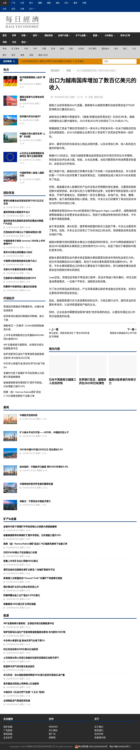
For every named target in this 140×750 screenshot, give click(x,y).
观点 (24, 42)
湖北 (58, 3)
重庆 (75, 3)
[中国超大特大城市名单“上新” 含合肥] (10, 137)
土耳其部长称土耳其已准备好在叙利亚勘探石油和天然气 (31, 657)
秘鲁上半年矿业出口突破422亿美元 (20, 561)
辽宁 (31, 9)
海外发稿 (7, 727)
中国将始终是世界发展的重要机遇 (36, 484)
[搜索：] (119, 61)
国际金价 (105, 49)
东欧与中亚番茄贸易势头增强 (17, 269)
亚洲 (53, 49)
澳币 (4, 55)
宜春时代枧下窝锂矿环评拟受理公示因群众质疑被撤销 (30, 526)
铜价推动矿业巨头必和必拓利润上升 (21, 587)
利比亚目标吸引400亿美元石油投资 (20, 649)
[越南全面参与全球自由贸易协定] (10, 101)
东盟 (44, 49)
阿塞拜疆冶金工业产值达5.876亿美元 (21, 595)
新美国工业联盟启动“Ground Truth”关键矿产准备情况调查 (32, 578)
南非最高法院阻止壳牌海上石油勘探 (21, 683)
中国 (23, 35)
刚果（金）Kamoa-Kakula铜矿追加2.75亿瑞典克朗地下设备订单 (35, 543)
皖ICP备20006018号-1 (120, 746)
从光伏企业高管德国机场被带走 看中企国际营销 (32, 154)
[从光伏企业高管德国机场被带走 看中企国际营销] (10, 157)
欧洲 (62, 49)
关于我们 (98, 727)
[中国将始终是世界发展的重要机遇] (10, 488)
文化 (14, 42)
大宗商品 (109, 35)
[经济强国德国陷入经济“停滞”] (10, 81)
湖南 (49, 3)
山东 (4, 9)
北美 (71, 49)
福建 (40, 3)
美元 (116, 49)
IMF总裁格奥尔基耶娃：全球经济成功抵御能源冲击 (28, 623)
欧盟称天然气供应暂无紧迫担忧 (18, 666)
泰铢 (22, 55)
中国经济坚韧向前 (28, 415)
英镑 (31, 55)
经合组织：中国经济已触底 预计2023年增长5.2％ (44, 466)
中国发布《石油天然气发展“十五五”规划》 (24, 692)
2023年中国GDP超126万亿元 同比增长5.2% (41, 449)
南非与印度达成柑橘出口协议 (17, 252)
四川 (66, 3)
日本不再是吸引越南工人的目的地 (62, 381)
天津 (22, 9)
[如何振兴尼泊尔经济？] (10, 120)
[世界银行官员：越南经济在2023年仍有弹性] (93, 365)
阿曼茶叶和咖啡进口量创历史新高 (20, 286)
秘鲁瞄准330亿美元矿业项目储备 (19, 604)
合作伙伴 (98, 734)
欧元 (125, 49)
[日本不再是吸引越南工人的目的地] (63, 365)
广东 (13, 3)
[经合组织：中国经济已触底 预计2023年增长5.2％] (10, 470)
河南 (84, 3)
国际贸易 (49, 35)
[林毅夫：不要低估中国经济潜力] (10, 505)
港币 (13, 55)
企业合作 (7, 737)
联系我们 (98, 730)
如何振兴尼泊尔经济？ (31, 116)
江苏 (22, 3)
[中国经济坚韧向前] (10, 419)
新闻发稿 (7, 734)
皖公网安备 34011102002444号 (93, 746)
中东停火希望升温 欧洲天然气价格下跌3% (24, 640)
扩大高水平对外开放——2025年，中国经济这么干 (44, 432)
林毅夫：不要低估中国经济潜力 (35, 501)
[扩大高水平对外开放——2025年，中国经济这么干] (10, 436)
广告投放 (7, 730)
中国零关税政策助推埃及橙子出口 (20, 261)
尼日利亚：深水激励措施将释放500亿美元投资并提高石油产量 (34, 675)
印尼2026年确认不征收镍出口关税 (20, 552)
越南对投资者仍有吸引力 (122, 381)
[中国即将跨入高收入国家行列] (10, 176)
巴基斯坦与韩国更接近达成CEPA (19, 278)
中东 (35, 49)
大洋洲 (81, 49)
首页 (5, 35)
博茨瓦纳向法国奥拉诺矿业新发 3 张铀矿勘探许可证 (29, 569)
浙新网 (52, 737)
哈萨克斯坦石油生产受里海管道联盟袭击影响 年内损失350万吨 (34, 632)
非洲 (4, 49)
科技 (5, 42)
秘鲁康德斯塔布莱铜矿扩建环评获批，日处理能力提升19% (32, 535)
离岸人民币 (43, 55)
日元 (134, 49)
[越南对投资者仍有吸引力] (123, 365)
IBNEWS (53, 727)
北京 (13, 9)
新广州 (52, 734)
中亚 (26, 49)
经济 (35, 35)
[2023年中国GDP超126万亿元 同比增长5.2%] (10, 453)
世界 (14, 35)
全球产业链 (63, 35)
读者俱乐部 (100, 737)
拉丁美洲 (15, 49)
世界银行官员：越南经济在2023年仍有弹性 (92, 381)
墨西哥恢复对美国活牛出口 (16, 212)
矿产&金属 (81, 35)
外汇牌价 (92, 49)
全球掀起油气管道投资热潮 (16, 700)
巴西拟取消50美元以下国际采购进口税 (22, 232)
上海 (4, 3)
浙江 (31, 3)
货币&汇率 (125, 35)
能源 (95, 35)
